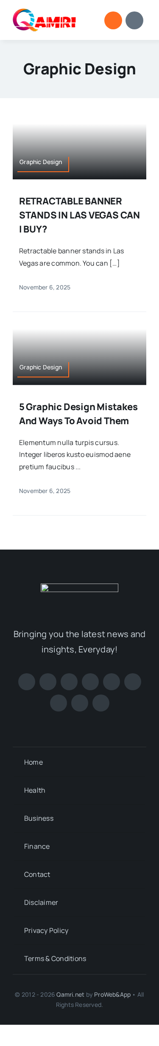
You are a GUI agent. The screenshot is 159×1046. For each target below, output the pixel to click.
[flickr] (58, 703)
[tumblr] (79, 703)
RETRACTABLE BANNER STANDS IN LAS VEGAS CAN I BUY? (79, 215)
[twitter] (47, 681)
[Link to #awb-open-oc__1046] (113, 20)
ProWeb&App (112, 994)
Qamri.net (70, 994)
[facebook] (26, 681)
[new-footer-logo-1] (44, 12)
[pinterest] (90, 681)
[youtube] (111, 681)
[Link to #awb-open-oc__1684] (134, 20)
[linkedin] (132, 681)
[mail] (100, 703)
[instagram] (69, 681)
